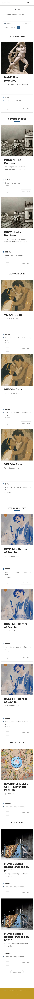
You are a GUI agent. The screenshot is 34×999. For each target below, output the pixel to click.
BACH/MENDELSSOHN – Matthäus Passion (16, 787)
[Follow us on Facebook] (17, 995)
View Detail (26, 108)
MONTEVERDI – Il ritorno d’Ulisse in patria (16, 867)
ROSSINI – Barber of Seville (15, 551)
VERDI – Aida (13, 314)
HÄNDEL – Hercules (11, 79)
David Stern (11, 990)
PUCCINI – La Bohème (13, 161)
